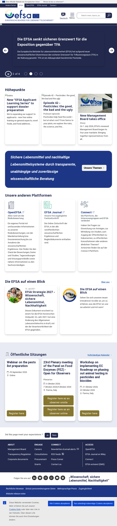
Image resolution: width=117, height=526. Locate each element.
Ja (47, 435)
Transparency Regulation (19, 454)
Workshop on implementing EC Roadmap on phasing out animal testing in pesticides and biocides (94, 371)
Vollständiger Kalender (99, 355)
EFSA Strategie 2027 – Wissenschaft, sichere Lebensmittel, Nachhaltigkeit (40, 298)
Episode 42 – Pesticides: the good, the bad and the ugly (58, 106)
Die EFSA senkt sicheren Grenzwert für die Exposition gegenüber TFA (52, 42)
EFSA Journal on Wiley (95, 454)
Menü (71, 18)
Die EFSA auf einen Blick (93, 290)
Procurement (41, 459)
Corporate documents (18, 459)
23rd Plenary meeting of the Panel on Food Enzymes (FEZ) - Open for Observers (58, 367)
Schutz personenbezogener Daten (40, 488)
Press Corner (57, 459)
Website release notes (15, 493)
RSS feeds (56, 454)
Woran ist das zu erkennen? (53, 2)
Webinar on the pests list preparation (21, 364)
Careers (38, 449)
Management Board (17, 449)
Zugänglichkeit (85, 488)
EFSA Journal (42, 5)
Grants (38, 464)
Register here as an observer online (58, 411)
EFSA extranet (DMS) (95, 464)
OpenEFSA (14, 212)
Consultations (41, 454)
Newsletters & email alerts (63, 449)
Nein (54, 435)
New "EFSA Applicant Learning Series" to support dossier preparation (21, 105)
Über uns (105, 282)
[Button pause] (8, 74)
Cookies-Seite (15, 509)
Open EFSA (30, 5)
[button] (5, 50)
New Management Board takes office (93, 117)
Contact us (56, 464)
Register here (16, 413)
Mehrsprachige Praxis (67, 488)
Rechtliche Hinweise (15, 488)
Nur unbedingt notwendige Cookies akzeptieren (93, 503)
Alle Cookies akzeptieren (60, 503)
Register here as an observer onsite (58, 400)
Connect (53, 5)
